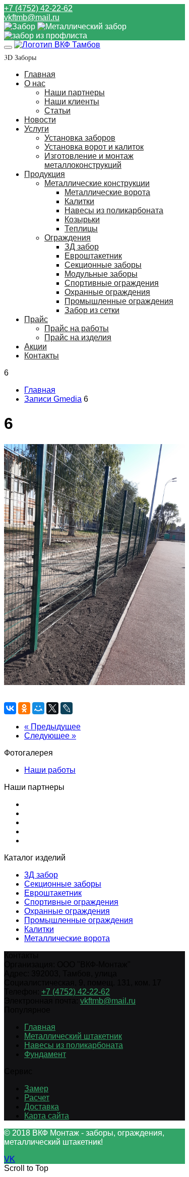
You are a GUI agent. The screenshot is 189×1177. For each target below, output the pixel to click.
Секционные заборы (103, 265)
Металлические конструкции (97, 183)
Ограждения (67, 237)
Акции (35, 346)
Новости (40, 119)
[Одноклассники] (24, 708)
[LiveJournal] (66, 708)
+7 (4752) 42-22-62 (38, 8)
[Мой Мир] (38, 708)
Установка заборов (79, 138)
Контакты (41, 355)
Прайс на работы (76, 328)
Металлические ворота (107, 192)
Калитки (79, 201)
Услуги (36, 129)
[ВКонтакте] (10, 708)
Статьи (57, 110)
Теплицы (81, 228)
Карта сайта (46, 1115)
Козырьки (82, 219)
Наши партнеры (74, 92)
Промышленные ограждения (119, 301)
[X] (52, 708)
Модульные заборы (101, 274)
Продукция (44, 174)
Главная (39, 74)
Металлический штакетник (73, 1036)
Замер (36, 1088)
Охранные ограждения (107, 292)
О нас (34, 83)
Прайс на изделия (77, 337)
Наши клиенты (71, 101)
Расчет (36, 1097)
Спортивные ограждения (112, 283)
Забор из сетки (92, 310)
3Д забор (41, 875)
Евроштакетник (93, 256)
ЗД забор (82, 246)
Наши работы (50, 770)
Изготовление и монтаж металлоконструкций (89, 160)
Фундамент (45, 1054)
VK (9, 1159)
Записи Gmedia (53, 399)
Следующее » (50, 735)
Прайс (36, 319)
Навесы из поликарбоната (114, 210)
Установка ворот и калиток (94, 147)
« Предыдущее (52, 726)
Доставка (41, 1106)
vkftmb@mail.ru (31, 17)
